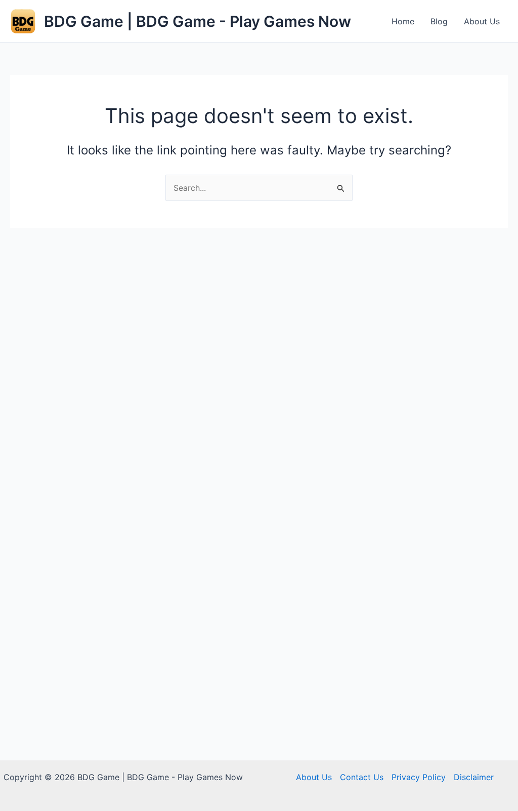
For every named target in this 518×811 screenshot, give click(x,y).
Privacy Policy (419, 777)
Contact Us (361, 777)
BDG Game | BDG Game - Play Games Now (197, 21)
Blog (439, 21)
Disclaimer (474, 777)
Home (403, 21)
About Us (482, 21)
